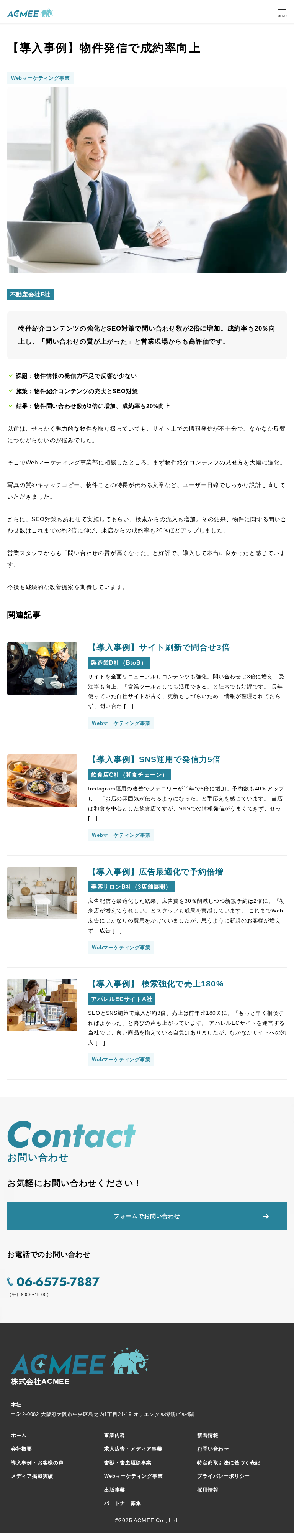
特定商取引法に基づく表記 (229, 1462)
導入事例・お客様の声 (37, 1462)
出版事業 (114, 1490)
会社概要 (21, 1449)
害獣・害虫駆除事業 (128, 1462)
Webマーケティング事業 (133, 1476)
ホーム (19, 1435)
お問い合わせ (213, 1449)
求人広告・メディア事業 (133, 1449)
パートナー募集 (122, 1503)
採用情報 (207, 1490)
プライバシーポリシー (223, 1476)
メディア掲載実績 (32, 1476)
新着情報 (207, 1435)
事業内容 (114, 1435)
